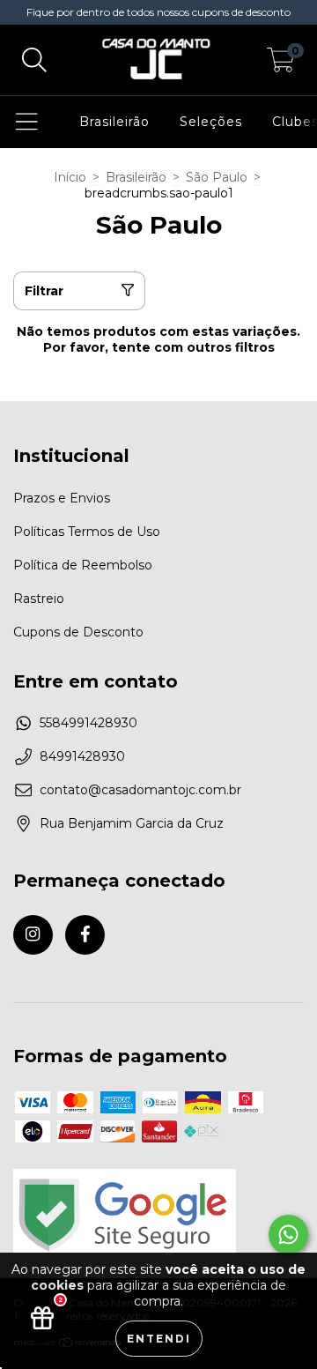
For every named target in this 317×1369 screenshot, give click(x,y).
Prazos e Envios (61, 498)
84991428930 (82, 756)
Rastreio (38, 598)
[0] (281, 64)
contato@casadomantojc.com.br (140, 790)
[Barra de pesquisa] (34, 60)
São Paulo (216, 177)
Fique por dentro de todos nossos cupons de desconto (158, 12)
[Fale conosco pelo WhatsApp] (288, 1234)
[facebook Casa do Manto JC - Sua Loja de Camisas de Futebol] (85, 935)
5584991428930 (88, 723)
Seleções (211, 122)
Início (70, 177)
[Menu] (27, 122)
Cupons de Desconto (78, 632)
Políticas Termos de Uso (86, 531)
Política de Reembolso (82, 565)
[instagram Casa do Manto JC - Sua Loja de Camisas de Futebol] (33, 935)
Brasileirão (114, 122)
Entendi (159, 1338)
